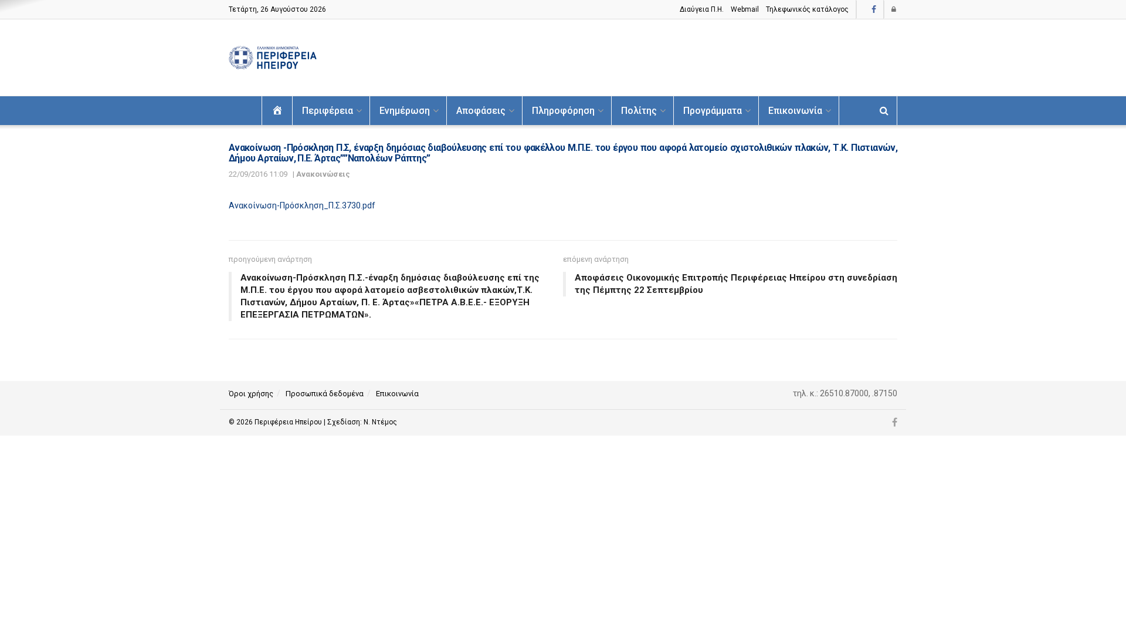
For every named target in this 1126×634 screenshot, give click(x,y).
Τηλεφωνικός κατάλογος (807, 9)
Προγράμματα (712, 110)
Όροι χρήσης (251, 393)
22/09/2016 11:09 (258, 174)
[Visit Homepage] (273, 58)
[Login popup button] (894, 9)
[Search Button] (884, 110)
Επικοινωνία (795, 110)
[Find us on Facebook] (873, 9)
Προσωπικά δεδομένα (325, 393)
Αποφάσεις (481, 110)
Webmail (745, 9)
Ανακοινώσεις (323, 174)
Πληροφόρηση (563, 110)
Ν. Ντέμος (380, 422)
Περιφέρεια (327, 110)
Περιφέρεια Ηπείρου (289, 422)
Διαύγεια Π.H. (702, 9)
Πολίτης (639, 110)
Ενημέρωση (404, 110)
